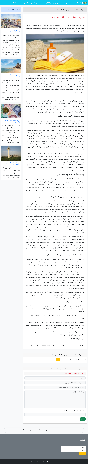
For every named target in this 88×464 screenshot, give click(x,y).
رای (58, 359)
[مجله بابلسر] (80, 3)
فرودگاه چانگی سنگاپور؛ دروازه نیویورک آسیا (12, 164)
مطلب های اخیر (67, 3)
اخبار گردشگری (35, 3)
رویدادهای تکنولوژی (46, 3)
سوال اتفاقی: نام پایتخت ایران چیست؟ (75, 410)
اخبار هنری (26, 3)
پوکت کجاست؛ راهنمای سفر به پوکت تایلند (12, 121)
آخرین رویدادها (17, 3)
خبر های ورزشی (57, 3)
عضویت (82, 454)
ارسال (82, 419)
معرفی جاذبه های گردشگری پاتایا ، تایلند (11, 76)
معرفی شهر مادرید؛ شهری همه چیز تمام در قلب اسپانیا (11, 31)
